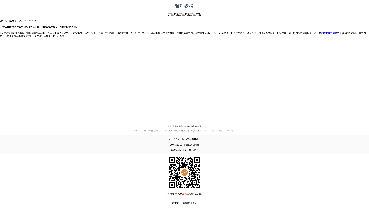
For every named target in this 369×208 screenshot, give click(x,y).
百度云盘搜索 (173, 126)
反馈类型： (175, 202)
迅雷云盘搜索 (196, 126)
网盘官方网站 (330, 32)
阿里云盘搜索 (184, 126)
